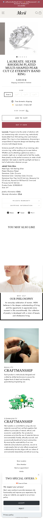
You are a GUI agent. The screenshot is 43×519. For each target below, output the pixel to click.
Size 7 (17, 94)
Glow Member (21, 464)
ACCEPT (21, 503)
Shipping (14, 83)
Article (21, 471)
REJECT (21, 508)
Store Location (21, 461)
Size (21, 90)
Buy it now (21, 125)
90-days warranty (21, 201)
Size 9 (34, 94)
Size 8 (26, 94)
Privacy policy (8, 515)
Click (20, 194)
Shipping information (21, 205)
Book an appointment (22, 468)
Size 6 (8, 94)
